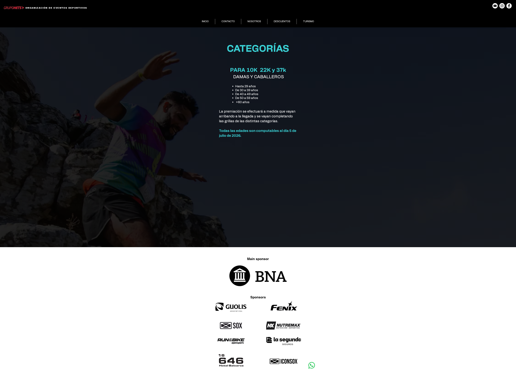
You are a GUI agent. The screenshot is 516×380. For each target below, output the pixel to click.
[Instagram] (502, 5)
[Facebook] (509, 5)
